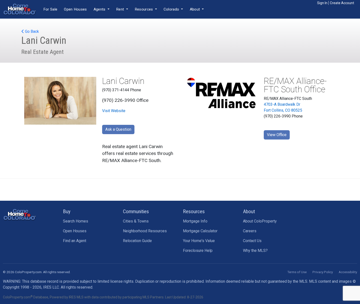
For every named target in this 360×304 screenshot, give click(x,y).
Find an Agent (74, 240)
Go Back (31, 31)
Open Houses (75, 9)
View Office (277, 134)
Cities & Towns (136, 221)
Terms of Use (297, 272)
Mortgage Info (195, 221)
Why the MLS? (255, 250)
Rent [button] (120, 9)
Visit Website (113, 110)
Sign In (322, 3)
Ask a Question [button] (118, 129)
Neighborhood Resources (145, 231)
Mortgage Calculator (200, 231)
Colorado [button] (172, 9)
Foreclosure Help (198, 250)
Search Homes (75, 221)
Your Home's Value (199, 240)
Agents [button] (100, 9)
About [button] (195, 9)
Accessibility (348, 272)
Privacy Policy (322, 272)
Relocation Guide (137, 240)
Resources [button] (144, 9)
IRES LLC (51, 287)
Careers (249, 231)
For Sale (50, 9)
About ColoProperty (260, 221)
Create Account (342, 3)
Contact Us (252, 240)
